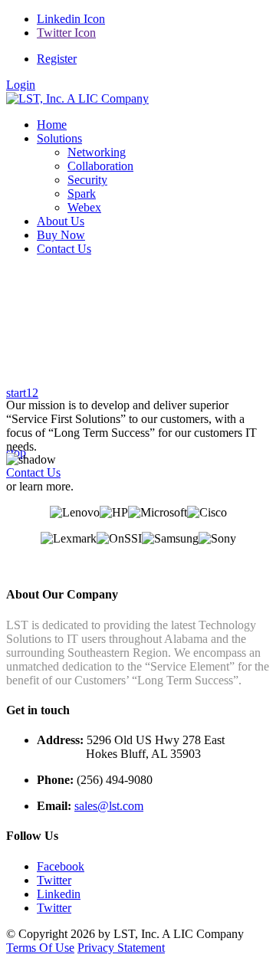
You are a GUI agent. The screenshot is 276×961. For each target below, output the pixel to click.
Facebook (60, 866)
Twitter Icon (66, 32)
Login (20, 84)
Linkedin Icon (71, 18)
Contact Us (64, 248)
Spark (81, 193)
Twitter (54, 880)
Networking (96, 152)
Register (57, 58)
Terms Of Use (40, 947)
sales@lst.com (108, 805)
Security (87, 179)
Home (52, 124)
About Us (60, 221)
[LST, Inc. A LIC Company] (77, 98)
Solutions (59, 138)
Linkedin (58, 893)
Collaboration (100, 165)
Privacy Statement (121, 947)
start (16, 392)
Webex (84, 207)
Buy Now (61, 234)
